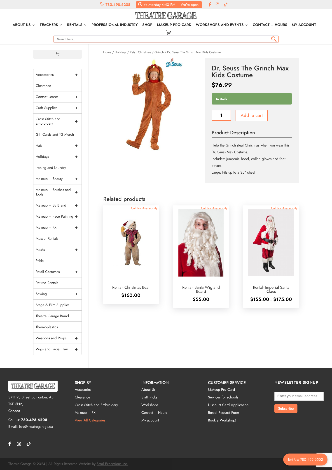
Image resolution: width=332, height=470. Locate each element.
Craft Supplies (57, 108)
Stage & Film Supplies (52, 304)
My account (304, 25)
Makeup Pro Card (174, 25)
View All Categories (90, 420)
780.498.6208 (117, 4)
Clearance (43, 85)
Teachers (49, 25)
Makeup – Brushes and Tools (57, 192)
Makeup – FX (57, 227)
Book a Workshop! (222, 420)
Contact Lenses (57, 96)
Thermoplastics (47, 327)
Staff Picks (149, 397)
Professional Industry (114, 25)
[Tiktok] (225, 4)
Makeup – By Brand (57, 205)
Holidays (120, 52)
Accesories (83, 389)
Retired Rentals (47, 282)
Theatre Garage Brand (52, 316)
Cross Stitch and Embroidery (57, 121)
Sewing (57, 294)
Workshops (149, 404)
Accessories (57, 74)
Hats (57, 145)
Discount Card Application (228, 404)
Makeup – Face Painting (57, 216)
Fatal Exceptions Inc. (112, 463)
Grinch (159, 52)
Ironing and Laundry (51, 167)
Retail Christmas (140, 52)
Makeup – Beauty (57, 178)
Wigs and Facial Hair (57, 349)
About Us (22, 25)
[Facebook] (210, 4)
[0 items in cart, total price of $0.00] (57, 54)
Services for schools (223, 397)
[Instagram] (217, 4)
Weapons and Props (57, 338)
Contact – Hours (270, 25)
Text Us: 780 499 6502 (305, 459)
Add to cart (252, 115)
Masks (57, 249)
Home (107, 52)
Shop (147, 25)
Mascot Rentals (47, 238)
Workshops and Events (220, 25)
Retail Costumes (57, 271)
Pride (40, 260)
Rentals (74, 25)
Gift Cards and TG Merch (55, 134)
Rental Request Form (223, 412)
